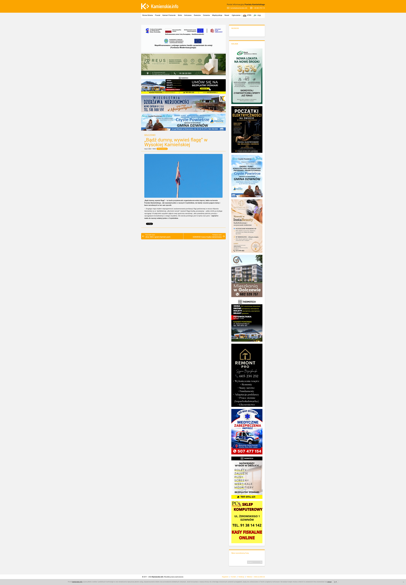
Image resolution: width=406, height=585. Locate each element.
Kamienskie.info (157, 577)
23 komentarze (162, 149)
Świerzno (197, 15)
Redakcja (241, 577)
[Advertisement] (183, 250)
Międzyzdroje (217, 15)
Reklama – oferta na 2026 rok (256, 577)
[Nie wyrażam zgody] (403, 582)
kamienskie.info (77, 582)
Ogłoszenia (236, 15)
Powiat (157, 15)
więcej (329, 582)
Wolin (180, 15)
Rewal (226, 15)
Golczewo (188, 15)
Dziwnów (206, 15)
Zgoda (335, 582)
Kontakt (233, 577)
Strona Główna (147, 15)
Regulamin (225, 577)
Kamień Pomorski (169, 15)
